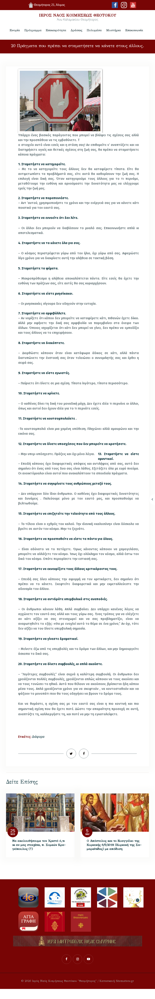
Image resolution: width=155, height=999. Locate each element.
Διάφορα (38, 737)
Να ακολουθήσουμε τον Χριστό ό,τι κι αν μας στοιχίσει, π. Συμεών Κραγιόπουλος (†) (39, 845)
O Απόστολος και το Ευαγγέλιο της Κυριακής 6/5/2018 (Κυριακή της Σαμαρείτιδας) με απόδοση (114, 845)
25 (12, 830)
